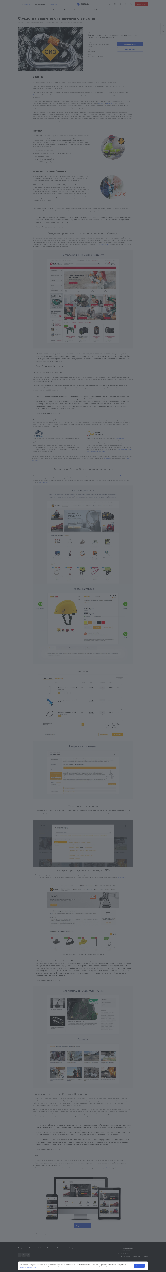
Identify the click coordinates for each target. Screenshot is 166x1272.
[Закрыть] (146, 1263)
